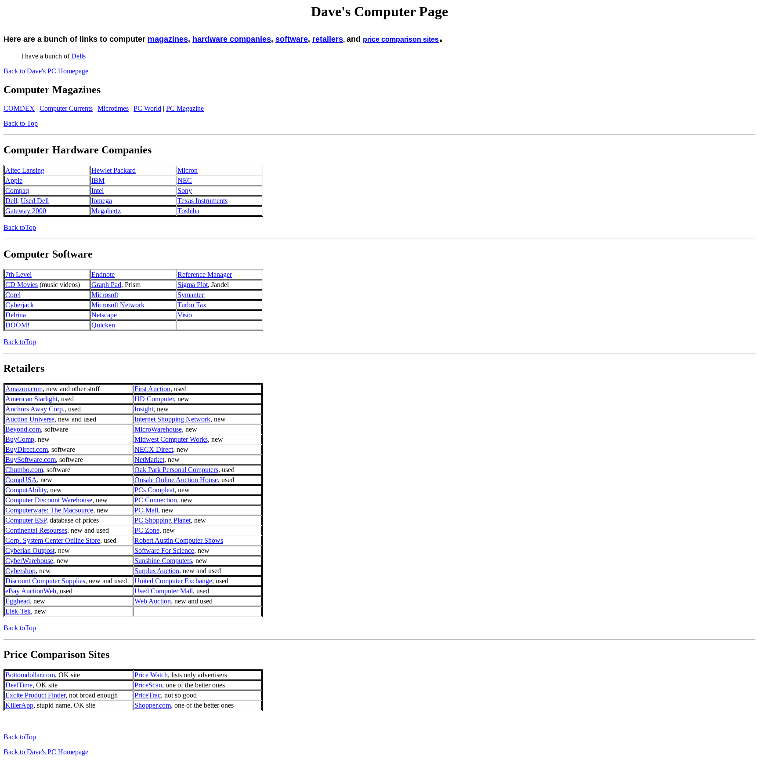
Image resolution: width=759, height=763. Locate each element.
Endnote (103, 274)
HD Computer (154, 399)
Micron (187, 170)
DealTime (19, 685)
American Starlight (31, 399)
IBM (98, 180)
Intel (97, 190)
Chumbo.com (24, 469)
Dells (78, 56)
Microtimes (113, 108)
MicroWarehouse (158, 429)
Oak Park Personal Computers (176, 469)
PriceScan (148, 685)
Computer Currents (66, 108)
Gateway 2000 (25, 210)
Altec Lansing (24, 170)
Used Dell (35, 200)
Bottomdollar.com (30, 675)
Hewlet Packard (113, 170)
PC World (147, 108)
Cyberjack (19, 305)
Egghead (17, 601)
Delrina (15, 315)
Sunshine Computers (163, 560)
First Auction (152, 388)
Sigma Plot (192, 284)
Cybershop (20, 570)
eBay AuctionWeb (30, 591)
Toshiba (188, 210)
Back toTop (20, 227)
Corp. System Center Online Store (52, 540)
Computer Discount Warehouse (48, 500)
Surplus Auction (156, 570)
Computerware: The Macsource (49, 510)
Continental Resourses (36, 530)
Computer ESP (25, 520)
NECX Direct (153, 449)
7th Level (18, 274)
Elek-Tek (18, 611)
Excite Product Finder (35, 695)
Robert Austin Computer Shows (178, 540)
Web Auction (152, 601)
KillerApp (19, 705)
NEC (184, 180)
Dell (11, 200)
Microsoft (104, 294)
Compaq (17, 190)
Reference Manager (204, 274)
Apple (13, 180)
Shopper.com (152, 705)
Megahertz (106, 210)
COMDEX (19, 108)
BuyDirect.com (26, 449)
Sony (184, 190)
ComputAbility (26, 490)
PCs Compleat (154, 490)
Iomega (101, 200)
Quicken (103, 325)
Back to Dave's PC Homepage (46, 71)
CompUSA (21, 479)
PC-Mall (146, 510)
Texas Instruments (202, 200)
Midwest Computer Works (171, 439)
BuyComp (19, 439)
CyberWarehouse (29, 560)
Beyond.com (23, 429)
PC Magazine (185, 108)
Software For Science (164, 550)
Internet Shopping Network (172, 419)
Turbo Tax (191, 305)
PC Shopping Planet (162, 520)
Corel (13, 294)
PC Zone (146, 530)
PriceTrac (147, 695)
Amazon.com (24, 388)
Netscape (104, 315)
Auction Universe (29, 419)
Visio (184, 315)
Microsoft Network (118, 305)
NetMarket (149, 459)
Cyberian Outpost (29, 550)
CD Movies (21, 284)
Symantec (191, 294)
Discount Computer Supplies (45, 581)
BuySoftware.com (30, 459)
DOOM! (17, 325)
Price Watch (151, 675)
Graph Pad (106, 284)
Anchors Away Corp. (35, 409)
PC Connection (155, 500)
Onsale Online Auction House (176, 479)
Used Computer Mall (163, 591)
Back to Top (21, 123)
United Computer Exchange (173, 581)
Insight (143, 409)
